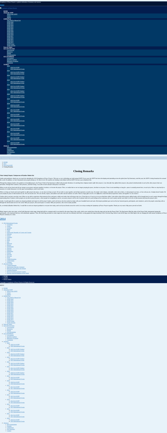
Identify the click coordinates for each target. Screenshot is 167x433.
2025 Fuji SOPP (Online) (17, 72)
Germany (9, 237)
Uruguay (9, 262)
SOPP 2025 (10, 23)
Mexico (9, 245)
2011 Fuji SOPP (14, 138)
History (9, 17)
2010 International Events (17, 144)
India (8, 239)
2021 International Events (17, 92)
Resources (10, 52)
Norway (9, 248)
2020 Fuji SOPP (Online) (17, 95)
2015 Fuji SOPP (14, 119)
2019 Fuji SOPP (14, 100)
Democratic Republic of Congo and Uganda (19, 232)
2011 (8, 136)
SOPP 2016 (10, 37)
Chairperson (10, 150)
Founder (9, 149)
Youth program (11, 45)
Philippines (10, 251)
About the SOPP (8, 290)
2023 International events (17, 83)
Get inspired (10, 58)
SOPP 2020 (10, 31)
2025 (8, 70)
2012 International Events (17, 135)
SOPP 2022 (10, 28)
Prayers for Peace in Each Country (16, 271)
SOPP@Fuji (6, 296)
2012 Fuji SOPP (14, 133)
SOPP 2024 (10, 25)
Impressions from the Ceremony (16, 267)
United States (10, 260)
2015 (8, 117)
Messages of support (12, 61)
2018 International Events (17, 106)
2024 (8, 75)
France (9, 235)
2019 (8, 99)
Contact (2, 5)
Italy (8, 242)
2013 (8, 127)
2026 (8, 66)
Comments (10, 63)
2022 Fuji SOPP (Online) (17, 86)
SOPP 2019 (10, 33)
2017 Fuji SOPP (14, 110)
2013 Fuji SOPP (14, 128)
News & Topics (7, 324)
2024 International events (17, 78)
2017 (8, 108)
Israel (8, 240)
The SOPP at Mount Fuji (14, 20)
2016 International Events (17, 116)
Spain (8, 257)
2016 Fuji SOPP (14, 114)
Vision (9, 16)
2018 (8, 103)
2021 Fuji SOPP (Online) (17, 91)
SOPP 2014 (10, 41)
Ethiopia (9, 234)
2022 (8, 84)
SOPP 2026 (10, 22)
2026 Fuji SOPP (14, 67)
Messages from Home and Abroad (16, 268)
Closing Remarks (11, 265)
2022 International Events (17, 88)
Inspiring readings (12, 59)
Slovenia (9, 256)
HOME (5, 276)
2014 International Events (17, 125)
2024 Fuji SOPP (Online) (17, 77)
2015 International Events (17, 121)
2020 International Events (17, 97)
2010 (8, 141)
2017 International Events (17, 111)
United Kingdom (11, 259)
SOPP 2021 (10, 30)
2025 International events (17, 74)
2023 (8, 80)
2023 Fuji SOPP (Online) (17, 81)
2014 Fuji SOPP (14, 124)
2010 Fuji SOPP (14, 142)
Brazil (8, 229)
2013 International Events (17, 130)
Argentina (9, 224)
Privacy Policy (7, 279)
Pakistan (9, 249)
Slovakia (9, 254)
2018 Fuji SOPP (14, 105)
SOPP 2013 (10, 42)
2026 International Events (17, 69)
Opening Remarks (12, 270)
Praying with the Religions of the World (18, 273)
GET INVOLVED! (8, 326)
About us (6, 423)
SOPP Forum (10, 44)
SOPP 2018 (10, 34)
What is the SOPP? (12, 14)
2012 (8, 131)
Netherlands (10, 246)
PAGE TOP (162, 418)
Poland (9, 253)
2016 (8, 113)
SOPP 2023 (10, 27)
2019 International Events (17, 102)
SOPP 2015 (10, 39)
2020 (8, 94)
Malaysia (9, 243)
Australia (9, 228)
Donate (9, 53)
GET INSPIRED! (8, 333)
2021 (8, 89)
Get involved (10, 50)
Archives (5, 341)
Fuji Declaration (11, 55)
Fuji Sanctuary (11, 152)
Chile (8, 231)
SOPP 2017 (10, 36)
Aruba (8, 226)
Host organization (12, 147)
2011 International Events (17, 139)
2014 (8, 122)
